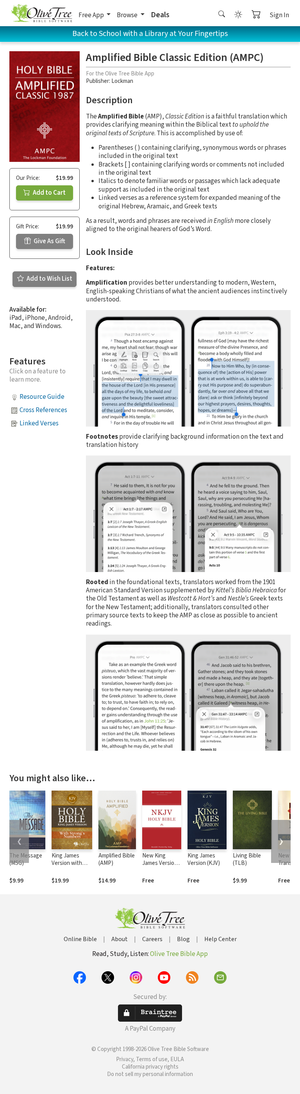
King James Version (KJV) (204, 859)
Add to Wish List (48, 278)
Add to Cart (49, 192)
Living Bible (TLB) (247, 859)
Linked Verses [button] (39, 423)
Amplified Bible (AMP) (116, 859)
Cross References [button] (43, 410)
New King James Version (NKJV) (159, 863)
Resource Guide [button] (42, 397)
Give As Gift (48, 241)
